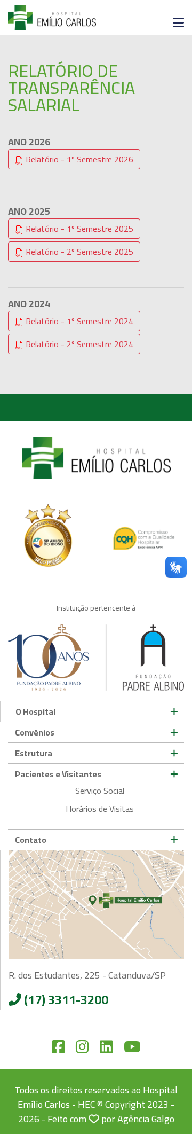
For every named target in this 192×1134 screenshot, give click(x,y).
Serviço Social (99, 791)
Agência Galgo (145, 1119)
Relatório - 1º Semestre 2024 (78, 321)
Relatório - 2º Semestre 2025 (78, 252)
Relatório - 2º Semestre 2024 (78, 344)
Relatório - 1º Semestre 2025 (78, 229)
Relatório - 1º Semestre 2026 (78, 159)
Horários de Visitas (100, 809)
